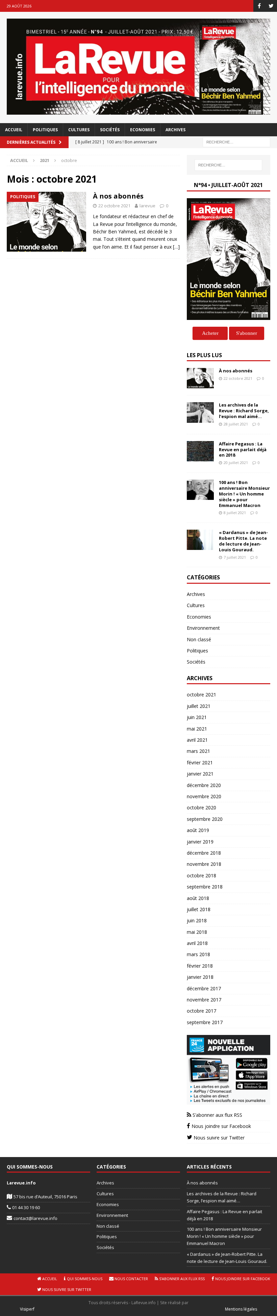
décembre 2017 (204, 988)
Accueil (13, 130)
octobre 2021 (201, 694)
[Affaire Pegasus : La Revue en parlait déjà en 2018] (200, 451)
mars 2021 (198, 751)
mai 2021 (197, 728)
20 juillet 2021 (236, 462)
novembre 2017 (204, 999)
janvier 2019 (200, 841)
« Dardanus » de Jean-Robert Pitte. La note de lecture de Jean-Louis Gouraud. (243, 541)
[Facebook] (259, 6)
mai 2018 (197, 932)
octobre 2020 (201, 807)
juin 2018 (197, 920)
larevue (147, 206)
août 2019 (198, 830)
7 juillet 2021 (235, 557)
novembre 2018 (204, 864)
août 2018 (198, 898)
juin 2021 (197, 717)
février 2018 (200, 966)
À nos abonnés (118, 196)
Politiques (45, 130)
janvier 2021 (200, 773)
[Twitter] (271, 6)
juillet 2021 (198, 706)
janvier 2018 (200, 977)
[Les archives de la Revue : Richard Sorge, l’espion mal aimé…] (200, 412)
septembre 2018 (205, 886)
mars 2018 (198, 954)
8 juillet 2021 (235, 512)
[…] (176, 247)
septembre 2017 (205, 1022)
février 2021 (200, 762)
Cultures (79, 130)
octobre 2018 (201, 875)
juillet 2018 (198, 909)
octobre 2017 (201, 1011)
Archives (175, 130)
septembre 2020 (205, 819)
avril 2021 (197, 740)
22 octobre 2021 (114, 206)
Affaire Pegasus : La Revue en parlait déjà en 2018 (243, 449)
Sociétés (110, 130)
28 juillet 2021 (236, 423)
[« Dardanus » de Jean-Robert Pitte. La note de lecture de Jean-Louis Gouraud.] (200, 540)
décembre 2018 (204, 853)
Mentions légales (241, 1309)
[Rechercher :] (236, 142)
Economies (142, 130)
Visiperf (27, 1309)
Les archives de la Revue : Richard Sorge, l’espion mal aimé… (244, 410)
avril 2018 (197, 943)
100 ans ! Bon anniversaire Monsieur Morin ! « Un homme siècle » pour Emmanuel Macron (244, 493)
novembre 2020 (204, 796)
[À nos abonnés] (200, 378)
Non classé (199, 639)
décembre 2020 (204, 785)
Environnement (203, 628)
